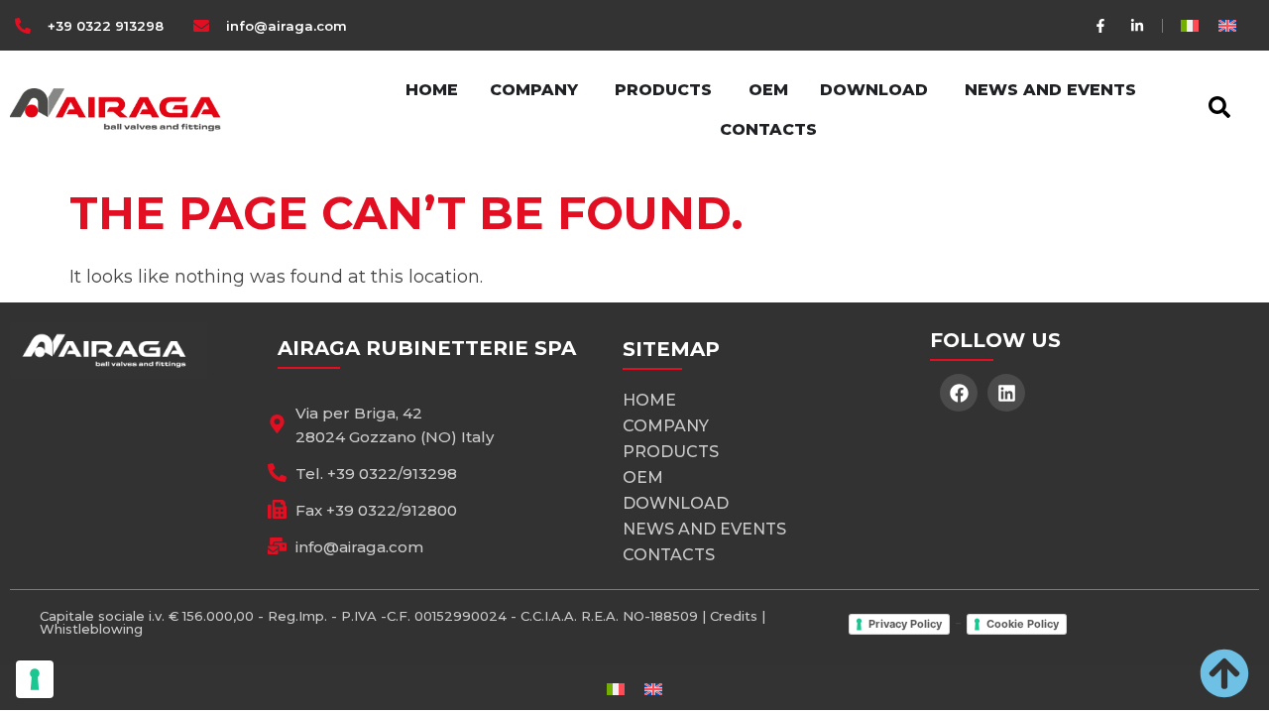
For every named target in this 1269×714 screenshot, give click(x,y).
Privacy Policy (905, 624)
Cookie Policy (1022, 624)
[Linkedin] (1006, 393)
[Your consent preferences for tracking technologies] (35, 679)
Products (671, 451)
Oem (643, 477)
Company (666, 425)
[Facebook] (959, 393)
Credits (733, 616)
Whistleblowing (91, 629)
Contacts (669, 554)
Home (649, 400)
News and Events (704, 529)
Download (676, 503)
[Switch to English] (1227, 25)
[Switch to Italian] (1190, 25)
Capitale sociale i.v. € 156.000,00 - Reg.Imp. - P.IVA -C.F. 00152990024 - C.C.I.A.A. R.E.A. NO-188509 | (375, 616)
